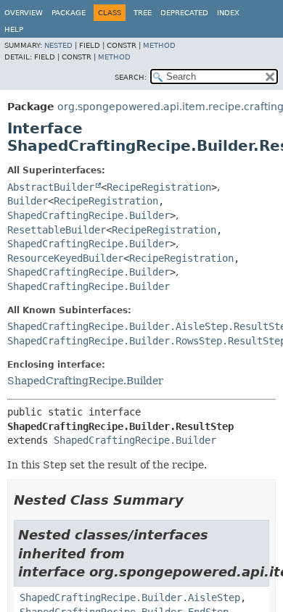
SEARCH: (131, 77)
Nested (58, 45)
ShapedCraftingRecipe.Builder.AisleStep (130, 597)
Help (13, 29)
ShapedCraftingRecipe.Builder (88, 215)
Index (228, 13)
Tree (143, 13)
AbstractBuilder (50, 187)
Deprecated (184, 13)
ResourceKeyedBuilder (65, 258)
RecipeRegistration (159, 187)
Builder (27, 201)
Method (159, 45)
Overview (23, 13)
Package (69, 13)
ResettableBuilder (56, 230)
